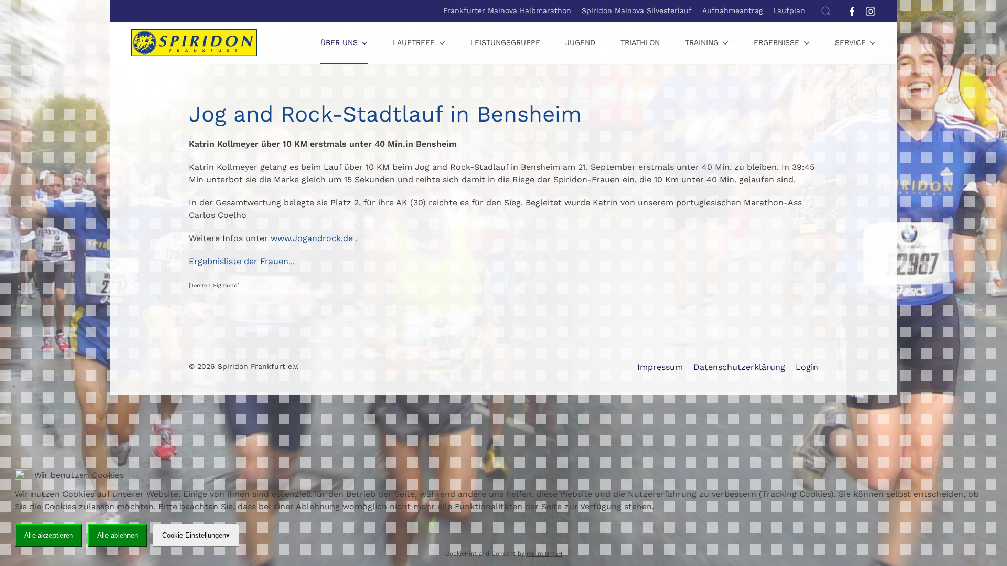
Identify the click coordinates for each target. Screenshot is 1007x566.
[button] (826, 11)
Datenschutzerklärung (739, 367)
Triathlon (640, 42)
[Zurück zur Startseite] (194, 43)
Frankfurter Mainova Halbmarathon (507, 10)
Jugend (580, 42)
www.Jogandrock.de (312, 238)
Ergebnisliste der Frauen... (242, 261)
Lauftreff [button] (414, 42)
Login (807, 367)
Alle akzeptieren (48, 535)
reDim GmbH (544, 553)
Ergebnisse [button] (776, 42)
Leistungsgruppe (505, 42)
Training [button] (702, 42)
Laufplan (789, 10)
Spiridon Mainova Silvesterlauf (637, 10)
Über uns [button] (339, 42)
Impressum (660, 367)
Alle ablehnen (117, 535)
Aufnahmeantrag (732, 10)
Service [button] (850, 42)
